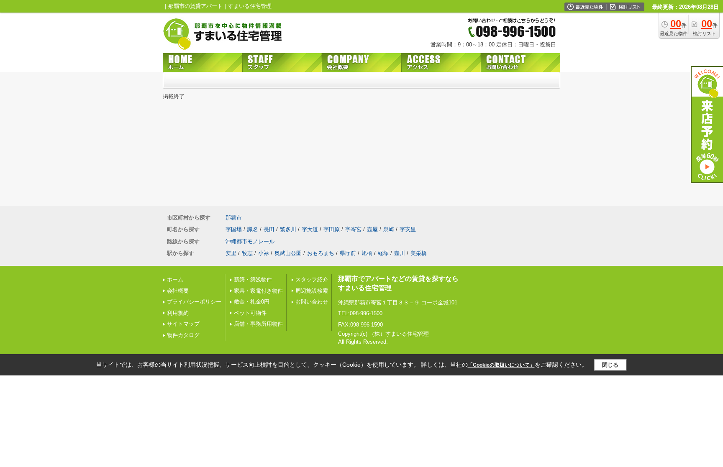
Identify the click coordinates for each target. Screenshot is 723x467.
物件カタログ (183, 335)
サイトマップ (183, 324)
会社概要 (178, 291)
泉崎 (388, 229)
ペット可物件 (250, 313)
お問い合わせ (311, 302)
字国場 (234, 229)
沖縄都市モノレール (250, 241)
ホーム (175, 279)
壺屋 (372, 229)
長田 (269, 229)
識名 (252, 229)
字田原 (331, 229)
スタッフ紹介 (311, 279)
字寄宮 (353, 229)
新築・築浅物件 (253, 279)
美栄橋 (418, 253)
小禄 (263, 253)
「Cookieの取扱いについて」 (501, 365)
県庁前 (348, 253)
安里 (231, 253)
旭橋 (367, 253)
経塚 (383, 253)
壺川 (399, 253)
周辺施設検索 (311, 291)
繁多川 (288, 229)
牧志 (247, 253)
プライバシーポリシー (194, 302)
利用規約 (178, 313)
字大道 (310, 229)
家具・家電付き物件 (258, 291)
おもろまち (320, 253)
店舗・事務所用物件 (258, 324)
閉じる (610, 365)
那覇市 (234, 217)
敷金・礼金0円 (251, 302)
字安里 (408, 229)
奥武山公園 (288, 253)
